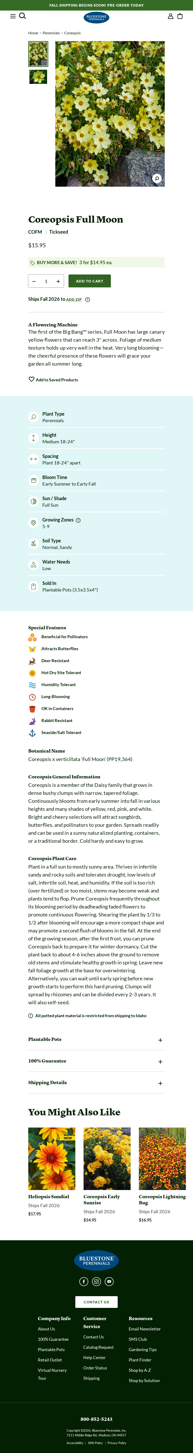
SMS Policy (95, 1443)
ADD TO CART (90, 281)
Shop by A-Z (140, 1370)
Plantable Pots (51, 1349)
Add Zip (74, 299)
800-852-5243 (96, 1419)
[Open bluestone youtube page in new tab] (109, 1283)
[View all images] (110, 114)
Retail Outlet (50, 1359)
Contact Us (93, 1336)
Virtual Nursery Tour (52, 1374)
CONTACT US (96, 1302)
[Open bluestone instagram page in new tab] (96, 1283)
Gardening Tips (143, 1349)
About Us (46, 1328)
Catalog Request (98, 1347)
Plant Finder (140, 1359)
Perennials (51, 33)
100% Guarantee (53, 1339)
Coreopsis (72, 33)
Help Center (94, 1357)
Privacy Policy (117, 1443)
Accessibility (75, 1443)
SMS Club (138, 1339)
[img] (78, 520)
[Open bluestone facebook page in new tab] (83, 1283)
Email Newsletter (145, 1328)
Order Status (95, 1367)
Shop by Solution (144, 1380)
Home (33, 33)
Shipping (91, 1378)
